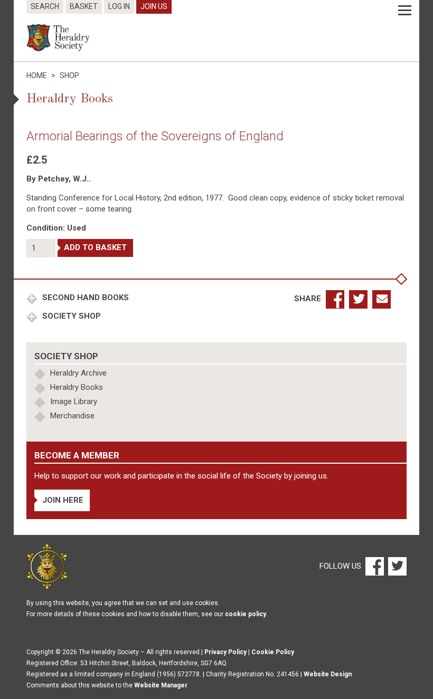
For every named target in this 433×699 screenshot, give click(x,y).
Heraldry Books (76, 387)
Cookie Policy (272, 652)
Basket (84, 6)
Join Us (153, 6)
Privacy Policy (225, 652)
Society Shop (70, 316)
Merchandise (72, 415)
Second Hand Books (84, 297)
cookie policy (245, 614)
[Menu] (404, 10)
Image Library (73, 401)
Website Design (328, 674)
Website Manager (160, 685)
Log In (119, 6)
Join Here (62, 500)
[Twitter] (396, 566)
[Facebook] (374, 566)
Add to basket (95, 247)
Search (45, 6)
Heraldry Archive (78, 373)
